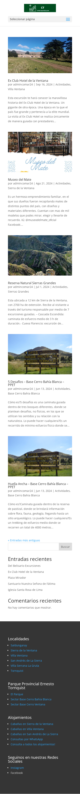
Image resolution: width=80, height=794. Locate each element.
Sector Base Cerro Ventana (28, 704)
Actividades (63, 84)
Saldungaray (19, 645)
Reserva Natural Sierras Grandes (32, 283)
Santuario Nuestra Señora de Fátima (31, 584)
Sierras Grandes (18, 291)
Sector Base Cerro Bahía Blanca (31, 699)
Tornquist (17, 671)
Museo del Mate (19, 179)
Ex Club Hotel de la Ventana (28, 80)
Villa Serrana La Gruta (25, 665)
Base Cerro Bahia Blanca (24, 393)
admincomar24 (23, 84)
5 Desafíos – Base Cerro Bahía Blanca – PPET (36, 383)
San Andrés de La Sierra (26, 660)
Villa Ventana (16, 89)
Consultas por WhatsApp (27, 739)
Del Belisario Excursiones (24, 566)
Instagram (17, 768)
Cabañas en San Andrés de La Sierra (34, 734)
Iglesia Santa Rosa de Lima (25, 590)
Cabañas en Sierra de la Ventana (32, 724)
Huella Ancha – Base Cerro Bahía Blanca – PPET (38, 485)
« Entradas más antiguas (24, 540)
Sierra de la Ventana (21, 188)
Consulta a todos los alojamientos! (33, 744)
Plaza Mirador (17, 577)
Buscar (65, 547)
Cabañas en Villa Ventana (27, 729)
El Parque (17, 694)
